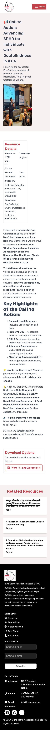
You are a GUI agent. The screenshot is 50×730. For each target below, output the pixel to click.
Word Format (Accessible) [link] (25, 467)
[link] (25, 506)
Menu (42, 6)
